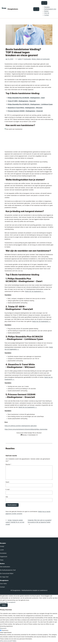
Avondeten (3, 553)
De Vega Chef (4, 577)
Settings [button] (2, 602)
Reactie (8, 464)
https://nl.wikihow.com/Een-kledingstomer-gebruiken (21, 425)
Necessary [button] (3, 628)
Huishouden (27, 59)
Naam (7, 482)
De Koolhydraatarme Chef (8, 570)
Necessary (5, 630)
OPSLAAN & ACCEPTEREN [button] (8, 641)
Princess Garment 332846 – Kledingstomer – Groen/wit (25, 111)
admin (20, 59)
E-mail (7, 489)
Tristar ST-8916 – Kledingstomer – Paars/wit (22, 101)
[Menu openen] (36, 9)
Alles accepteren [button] (10, 602)
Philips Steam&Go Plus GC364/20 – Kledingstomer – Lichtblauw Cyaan (30, 104)
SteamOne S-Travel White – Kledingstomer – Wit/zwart (25, 107)
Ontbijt (2, 546)
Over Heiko (3, 583)
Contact (2, 587)
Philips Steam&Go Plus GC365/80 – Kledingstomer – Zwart (26, 97)
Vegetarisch (3, 556)
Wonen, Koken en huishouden (41, 59)
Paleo (1, 560)
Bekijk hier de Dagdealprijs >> (34, 291)
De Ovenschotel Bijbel (6, 573)
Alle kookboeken (5, 566)
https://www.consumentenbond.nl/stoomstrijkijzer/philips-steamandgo (26, 429)
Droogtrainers (13, 9)
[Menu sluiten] (44, 3)
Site (7, 497)
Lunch (2, 550)
